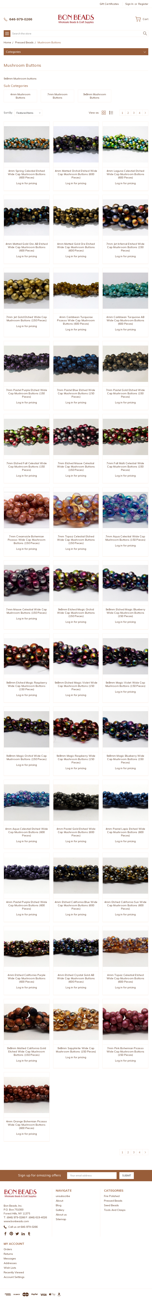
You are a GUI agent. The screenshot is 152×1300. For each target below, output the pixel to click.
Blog (58, 1205)
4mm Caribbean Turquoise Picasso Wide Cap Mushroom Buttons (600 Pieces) (76, 320)
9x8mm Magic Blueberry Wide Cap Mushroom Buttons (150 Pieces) (125, 759)
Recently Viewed (14, 1272)
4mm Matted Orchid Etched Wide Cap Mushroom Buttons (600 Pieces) (76, 174)
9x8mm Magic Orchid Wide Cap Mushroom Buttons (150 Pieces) (26, 757)
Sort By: (8, 112)
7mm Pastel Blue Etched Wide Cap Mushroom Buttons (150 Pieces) (76, 393)
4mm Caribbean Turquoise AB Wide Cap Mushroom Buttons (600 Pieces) (125, 320)
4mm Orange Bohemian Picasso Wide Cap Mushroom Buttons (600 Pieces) (26, 1125)
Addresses (10, 1263)
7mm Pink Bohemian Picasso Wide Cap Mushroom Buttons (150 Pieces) (125, 1052)
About (59, 1200)
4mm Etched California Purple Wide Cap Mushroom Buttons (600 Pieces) (26, 978)
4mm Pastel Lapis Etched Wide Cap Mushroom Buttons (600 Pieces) (125, 832)
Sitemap (61, 1219)
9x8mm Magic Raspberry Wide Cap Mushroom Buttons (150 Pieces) (76, 759)
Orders (8, 1249)
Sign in (129, 4)
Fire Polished (112, 1196)
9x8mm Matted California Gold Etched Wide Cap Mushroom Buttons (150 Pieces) (26, 1052)
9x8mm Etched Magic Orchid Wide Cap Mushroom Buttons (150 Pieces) (76, 613)
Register (143, 4)
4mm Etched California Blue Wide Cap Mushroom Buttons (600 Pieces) (76, 905)
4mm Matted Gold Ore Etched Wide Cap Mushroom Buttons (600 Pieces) (76, 247)
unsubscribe (63, 1196)
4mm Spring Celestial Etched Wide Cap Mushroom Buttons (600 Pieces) (26, 174)
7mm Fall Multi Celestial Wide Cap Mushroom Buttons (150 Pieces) (125, 467)
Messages (10, 1258)
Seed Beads (111, 1205)
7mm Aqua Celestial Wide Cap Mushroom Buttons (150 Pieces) (125, 538)
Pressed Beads (113, 1200)
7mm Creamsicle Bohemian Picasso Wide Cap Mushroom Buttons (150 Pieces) (26, 540)
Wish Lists (10, 1267)
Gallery (60, 1210)
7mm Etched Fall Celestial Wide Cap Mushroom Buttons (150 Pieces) (26, 467)
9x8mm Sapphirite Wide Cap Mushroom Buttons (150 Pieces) (76, 1050)
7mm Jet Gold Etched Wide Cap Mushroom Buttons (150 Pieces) (26, 318)
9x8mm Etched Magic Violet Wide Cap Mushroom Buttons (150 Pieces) (76, 686)
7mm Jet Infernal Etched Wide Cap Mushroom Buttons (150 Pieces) (125, 247)
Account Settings (14, 1277)
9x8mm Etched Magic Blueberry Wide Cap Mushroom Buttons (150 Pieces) (125, 613)
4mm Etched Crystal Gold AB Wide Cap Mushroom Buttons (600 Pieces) (76, 978)
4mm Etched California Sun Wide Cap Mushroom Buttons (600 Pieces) (125, 905)
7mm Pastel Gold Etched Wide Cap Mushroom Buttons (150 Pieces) (125, 393)
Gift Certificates (109, 4)
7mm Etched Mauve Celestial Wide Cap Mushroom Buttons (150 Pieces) (76, 467)
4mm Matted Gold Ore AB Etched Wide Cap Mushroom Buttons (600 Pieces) (27, 247)
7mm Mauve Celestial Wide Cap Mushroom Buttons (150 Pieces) (26, 611)
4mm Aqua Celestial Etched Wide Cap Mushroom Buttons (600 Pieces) (26, 832)
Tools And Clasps (114, 1210)
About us (61, 1214)
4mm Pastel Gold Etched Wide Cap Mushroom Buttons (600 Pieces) (76, 832)
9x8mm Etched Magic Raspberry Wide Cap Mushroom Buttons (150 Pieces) (26, 686)
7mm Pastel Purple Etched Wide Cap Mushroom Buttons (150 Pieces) (26, 393)
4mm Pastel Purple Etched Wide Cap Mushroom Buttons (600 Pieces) (26, 905)
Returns (8, 1254)
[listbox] (28, 113)
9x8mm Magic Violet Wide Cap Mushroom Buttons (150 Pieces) (125, 684)
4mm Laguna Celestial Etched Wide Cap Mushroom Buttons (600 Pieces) (125, 174)
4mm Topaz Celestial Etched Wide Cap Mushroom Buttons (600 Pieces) (125, 978)
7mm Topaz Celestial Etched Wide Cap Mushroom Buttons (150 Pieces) (76, 540)
